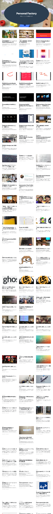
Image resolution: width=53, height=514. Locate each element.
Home (14, 1)
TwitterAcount (24, 1)
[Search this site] (50, 2)
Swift (19, 1)
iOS (16, 1)
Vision (39, 1)
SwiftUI (35, 1)
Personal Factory (6, 1)
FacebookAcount (30, 1)
